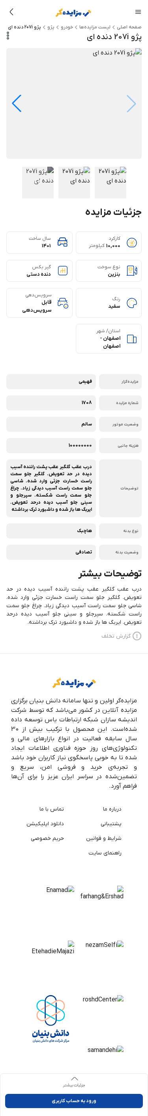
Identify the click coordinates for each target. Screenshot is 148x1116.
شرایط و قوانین (113, 838)
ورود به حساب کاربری (74, 1101)
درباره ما (113, 809)
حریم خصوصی (54, 838)
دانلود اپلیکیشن (54, 824)
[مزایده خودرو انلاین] (73, 12)
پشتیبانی (113, 824)
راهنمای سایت (113, 853)
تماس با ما (54, 809)
